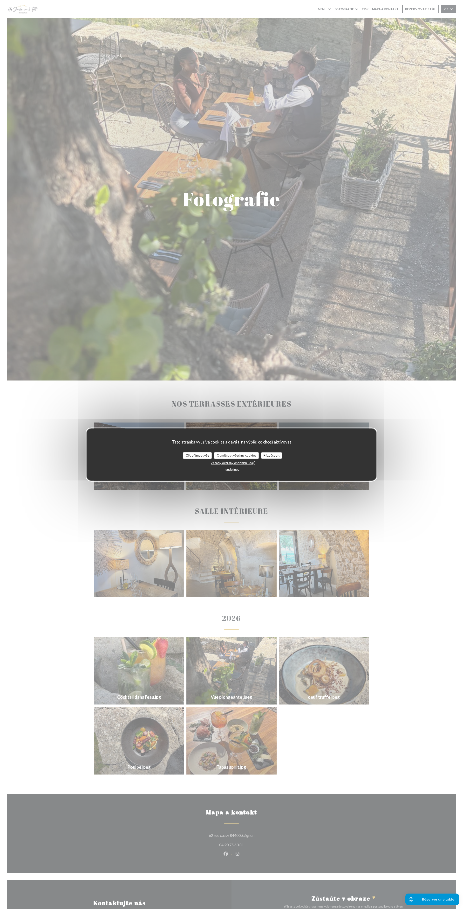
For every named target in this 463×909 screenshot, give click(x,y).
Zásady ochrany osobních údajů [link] (233, 463)
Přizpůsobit (271, 455)
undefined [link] (232, 469)
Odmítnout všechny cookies (236, 455)
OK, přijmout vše (197, 455)
